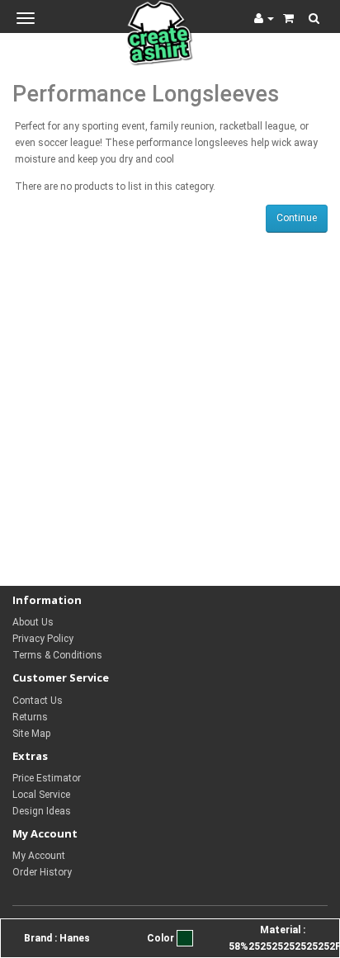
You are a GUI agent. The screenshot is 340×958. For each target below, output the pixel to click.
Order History (42, 872)
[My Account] (264, 18)
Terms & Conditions (57, 655)
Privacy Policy (42, 638)
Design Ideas (41, 811)
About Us (33, 622)
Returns (30, 717)
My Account (38, 855)
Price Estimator (46, 778)
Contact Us (37, 700)
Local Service (41, 794)
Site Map (31, 733)
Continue (296, 218)
